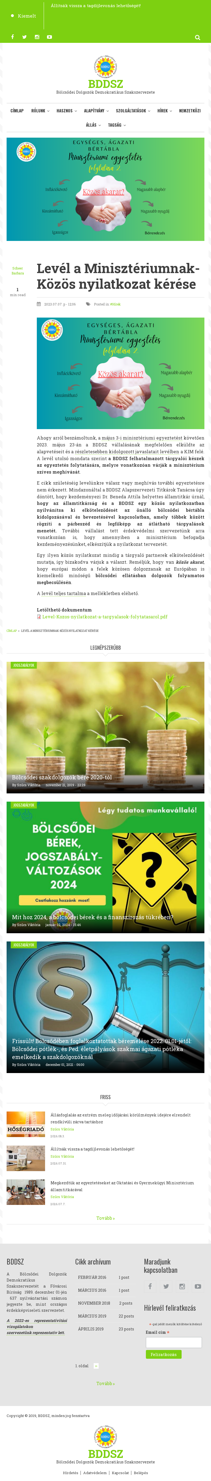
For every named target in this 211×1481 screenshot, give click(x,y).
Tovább (104, 1218)
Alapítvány (94, 110)
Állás (91, 125)
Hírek (162, 110)
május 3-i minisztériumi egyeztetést (142, 438)
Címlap (17, 110)
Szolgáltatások (131, 110)
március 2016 (92, 1290)
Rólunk (38, 110)
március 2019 (92, 1316)
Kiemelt (27, 16)
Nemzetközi (190, 110)
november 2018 (94, 1303)
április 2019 (91, 1329)
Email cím (158, 1332)
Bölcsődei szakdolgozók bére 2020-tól (62, 777)
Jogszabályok (23, 665)
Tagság (114, 125)
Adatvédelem (95, 1473)
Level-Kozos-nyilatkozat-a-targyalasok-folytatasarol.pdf (105, 616)
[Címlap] (105, 66)
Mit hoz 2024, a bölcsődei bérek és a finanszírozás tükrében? (92, 917)
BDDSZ (105, 83)
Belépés (141, 1473)
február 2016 (92, 1277)
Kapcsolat (120, 1473)
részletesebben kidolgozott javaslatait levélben (127, 451)
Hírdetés (70, 1473)
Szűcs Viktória (28, 785)
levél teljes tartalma (63, 593)
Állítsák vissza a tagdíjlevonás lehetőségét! (92, 1149)
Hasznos (65, 110)
